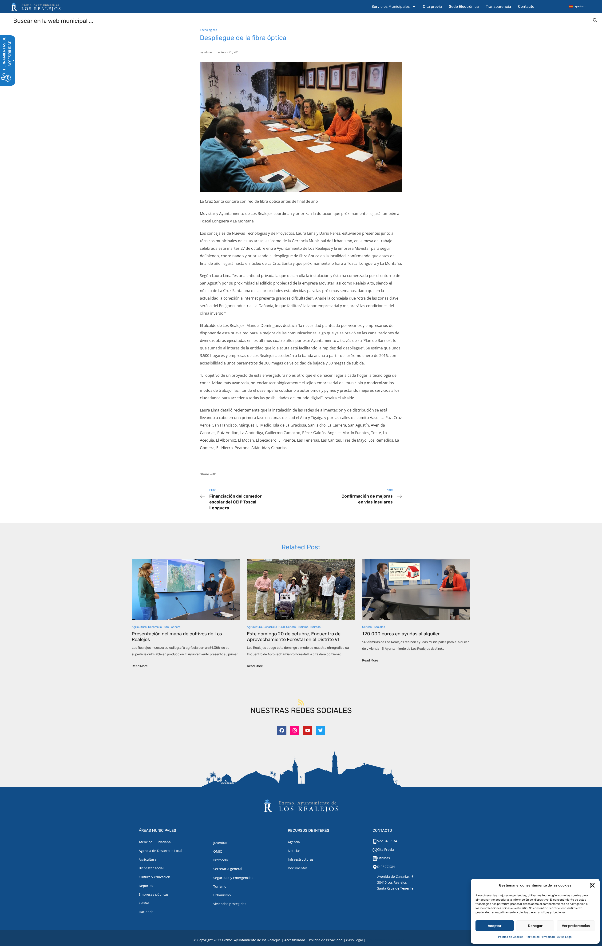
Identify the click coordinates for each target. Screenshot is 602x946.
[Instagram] (294, 730)
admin (208, 52)
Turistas (315, 627)
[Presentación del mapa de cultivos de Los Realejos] (186, 589)
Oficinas (383, 858)
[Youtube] (307, 730)
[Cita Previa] (374, 850)
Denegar (535, 926)
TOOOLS (401, 940)
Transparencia (498, 6)
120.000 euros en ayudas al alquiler (401, 634)
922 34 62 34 (387, 841)
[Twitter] (320, 730)
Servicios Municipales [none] (391, 6)
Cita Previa (385, 849)
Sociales (379, 627)
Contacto (526, 6)
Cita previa (432, 6)
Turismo (303, 627)
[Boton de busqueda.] (594, 20)
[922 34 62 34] (374, 841)
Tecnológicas (208, 30)
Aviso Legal (564, 936)
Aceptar (494, 926)
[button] (592, 885)
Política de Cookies (510, 936)
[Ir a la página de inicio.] (36, 6)
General (176, 627)
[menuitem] (393, 6)
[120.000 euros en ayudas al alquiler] (416, 589)
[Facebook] (281, 730)
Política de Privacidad (540, 936)
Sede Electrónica (464, 6)
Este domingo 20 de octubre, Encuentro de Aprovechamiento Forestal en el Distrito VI (294, 636)
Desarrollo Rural (159, 627)
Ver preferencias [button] (576, 926)
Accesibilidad (294, 940)
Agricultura (139, 627)
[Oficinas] (374, 858)
